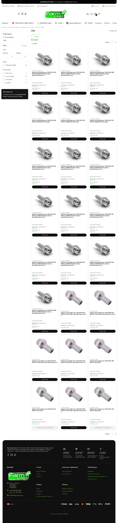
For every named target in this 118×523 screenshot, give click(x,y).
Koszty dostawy (66, 474)
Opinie (38, 474)
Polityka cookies (92, 479)
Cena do (18, 53)
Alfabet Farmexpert (67, 488)
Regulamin (90, 471)
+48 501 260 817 (15, 491)
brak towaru (9, 73)
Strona (107, 42)
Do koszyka (45, 93)
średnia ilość (9, 79)
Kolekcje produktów (67, 491)
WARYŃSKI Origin (13, 27)
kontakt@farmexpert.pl (109, 6)
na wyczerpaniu (10, 76)
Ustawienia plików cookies (44, 496)
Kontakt (39, 494)
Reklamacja (40, 491)
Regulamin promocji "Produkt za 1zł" (97, 476)
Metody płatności (67, 471)
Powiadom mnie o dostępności (45, 427)
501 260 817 (96, 6)
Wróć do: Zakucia (9, 37)
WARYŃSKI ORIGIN (11, 65)
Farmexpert (4, 27)
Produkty (64, 494)
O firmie (39, 476)
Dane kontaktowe (41, 471)
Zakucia (38, 27)
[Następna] (114, 2)
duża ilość (8, 82)
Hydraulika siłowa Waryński (27, 27)
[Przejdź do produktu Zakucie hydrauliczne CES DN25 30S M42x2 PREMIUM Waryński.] (74, 107)
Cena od (5, 53)
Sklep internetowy (58, 513)
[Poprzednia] (3, 2)
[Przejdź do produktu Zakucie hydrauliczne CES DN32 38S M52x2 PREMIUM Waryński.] (45, 107)
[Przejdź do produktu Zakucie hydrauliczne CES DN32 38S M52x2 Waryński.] (102, 346)
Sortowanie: (34, 40)
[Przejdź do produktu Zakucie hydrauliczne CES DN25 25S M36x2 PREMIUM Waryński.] (102, 107)
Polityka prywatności (93, 474)
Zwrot (38, 488)
